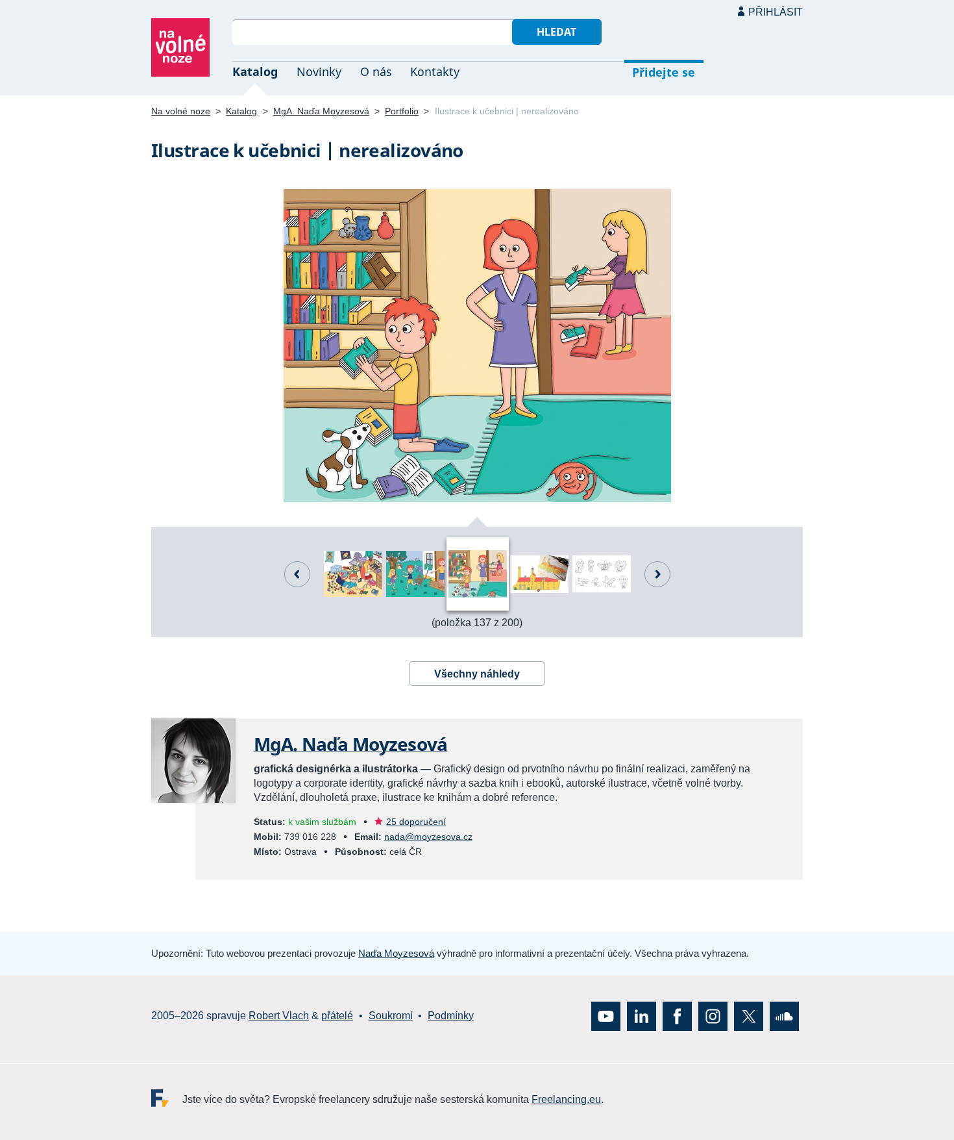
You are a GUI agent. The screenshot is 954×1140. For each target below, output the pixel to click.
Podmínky (451, 1015)
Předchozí (297, 574)
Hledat (556, 32)
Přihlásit (775, 12)
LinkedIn (641, 1015)
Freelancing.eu (166, 1097)
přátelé (337, 1015)
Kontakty (434, 71)
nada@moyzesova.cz (428, 836)
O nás (376, 71)
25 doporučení (416, 822)
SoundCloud (784, 1015)
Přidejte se (663, 72)
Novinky (319, 71)
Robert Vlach (279, 1015)
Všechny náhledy (477, 673)
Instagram (713, 1015)
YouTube (605, 1015)
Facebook (677, 1015)
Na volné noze (180, 111)
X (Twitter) (748, 1015)
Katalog (255, 71)
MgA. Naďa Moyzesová (321, 111)
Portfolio (402, 111)
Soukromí (391, 1015)
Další (657, 574)
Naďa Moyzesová (396, 953)
